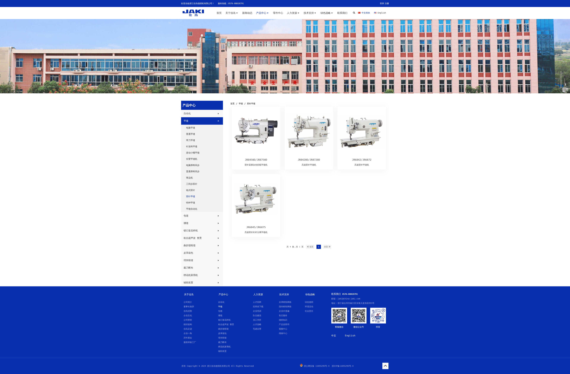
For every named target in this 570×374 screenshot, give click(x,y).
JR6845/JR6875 (256, 227)
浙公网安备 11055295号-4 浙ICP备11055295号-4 (328, 366)
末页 (326, 247)
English (350, 335)
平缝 (241, 103)
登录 (382, 3)
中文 (333, 335)
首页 (232, 103)
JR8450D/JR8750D (256, 159)
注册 (387, 3)
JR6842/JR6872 (361, 159)
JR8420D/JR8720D (309, 159)
